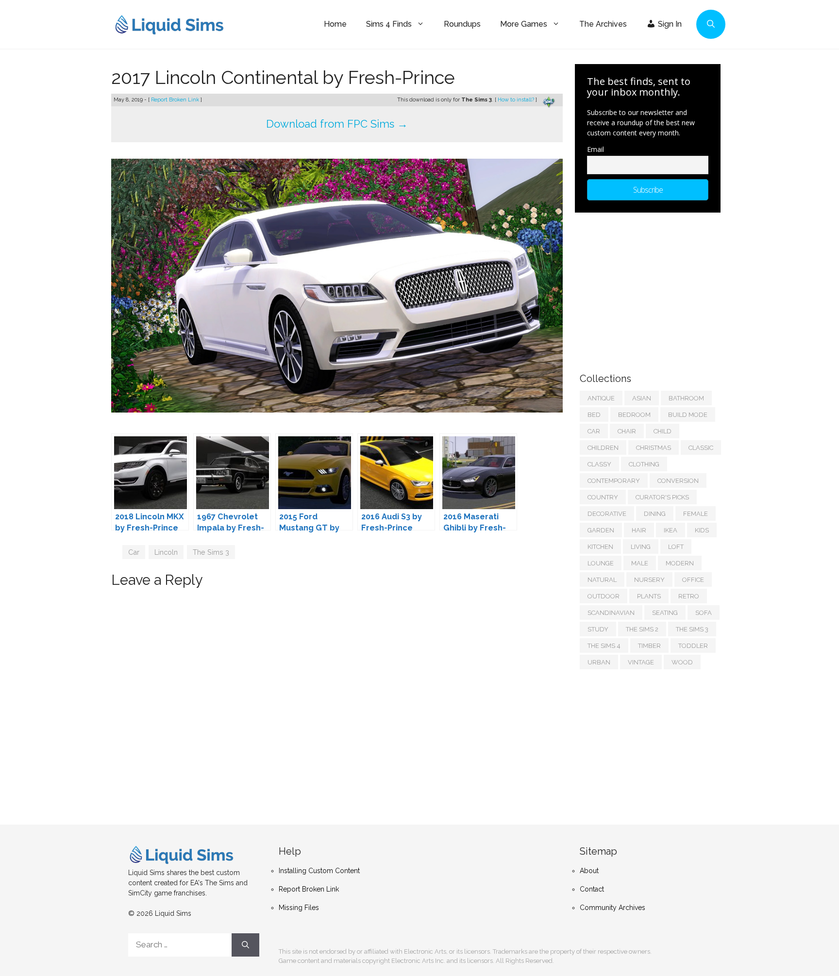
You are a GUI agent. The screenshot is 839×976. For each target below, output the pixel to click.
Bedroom (634, 414)
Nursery (649, 579)
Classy (599, 464)
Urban (598, 662)
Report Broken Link (176, 100)
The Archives (603, 24)
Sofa (703, 612)
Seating (665, 612)
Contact (592, 889)
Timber (649, 645)
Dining (655, 513)
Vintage (641, 662)
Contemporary (613, 480)
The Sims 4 (604, 645)
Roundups (462, 24)
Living (641, 546)
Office (693, 579)
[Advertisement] (652, 287)
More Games (523, 24)
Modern (680, 563)
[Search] (245, 945)
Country (602, 497)
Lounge (600, 563)
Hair (639, 530)
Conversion (678, 480)
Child (662, 431)
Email (595, 149)
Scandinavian (611, 612)
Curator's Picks (662, 497)
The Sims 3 (211, 552)
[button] (710, 24)
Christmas (653, 447)
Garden (600, 530)
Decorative (606, 513)
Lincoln (166, 552)
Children (603, 447)
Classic (700, 447)
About (589, 871)
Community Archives (612, 907)
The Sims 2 (642, 629)
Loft (676, 546)
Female (695, 513)
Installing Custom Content (319, 871)
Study (597, 629)
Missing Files (299, 907)
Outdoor (603, 596)
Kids (702, 530)
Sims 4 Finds (389, 24)
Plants (649, 596)
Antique (601, 398)
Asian (641, 398)
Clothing (644, 464)
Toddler (693, 645)
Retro (688, 596)
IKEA (670, 530)
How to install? (517, 100)
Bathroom (686, 398)
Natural (602, 579)
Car (133, 552)
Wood (682, 662)
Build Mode (687, 414)
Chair (627, 431)
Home (335, 24)
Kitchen (600, 546)
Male (639, 563)
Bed (594, 414)
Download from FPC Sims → (337, 123)
